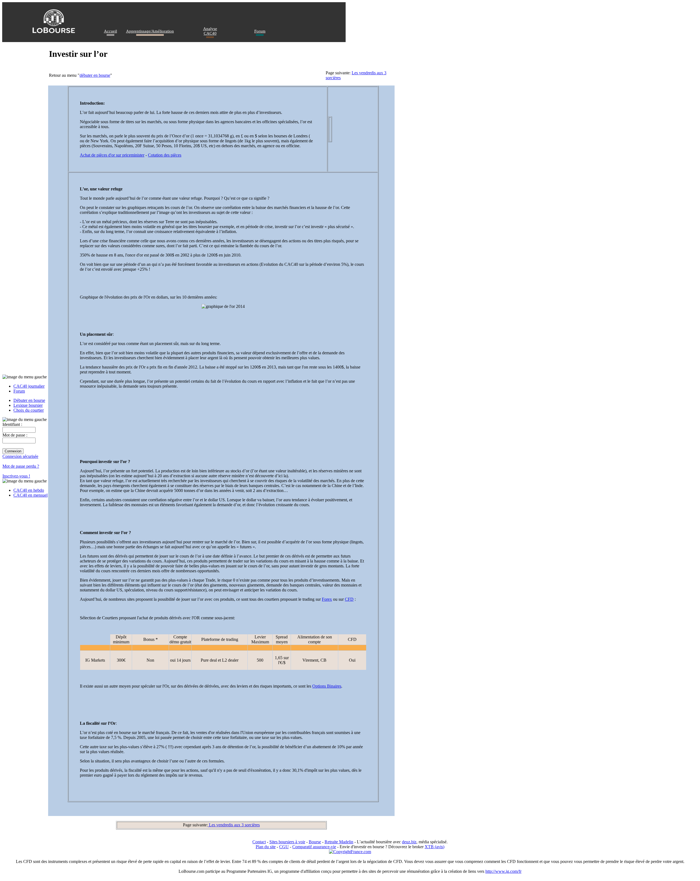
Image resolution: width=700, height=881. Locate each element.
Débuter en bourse (29, 400)
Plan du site (266, 846)
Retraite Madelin (339, 841)
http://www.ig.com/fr (503, 871)
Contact (259, 841)
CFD (349, 599)
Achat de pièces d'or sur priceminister (112, 155)
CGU (284, 846)
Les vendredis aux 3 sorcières (234, 825)
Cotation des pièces (164, 155)
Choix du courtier (28, 410)
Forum (260, 31)
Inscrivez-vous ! (16, 476)
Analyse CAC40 (210, 31)
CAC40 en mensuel (30, 495)
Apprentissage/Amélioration (150, 31)
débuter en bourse (95, 75)
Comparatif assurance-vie (314, 846)
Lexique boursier (28, 405)
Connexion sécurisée (20, 456)
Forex (327, 599)
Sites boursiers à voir (287, 841)
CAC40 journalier (29, 386)
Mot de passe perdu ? (20, 466)
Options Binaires (326, 686)
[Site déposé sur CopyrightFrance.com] (350, 851)
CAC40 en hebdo (28, 490)
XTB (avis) (434, 846)
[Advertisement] (179, 424)
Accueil (110, 31)
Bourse (315, 841)
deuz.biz (409, 841)
